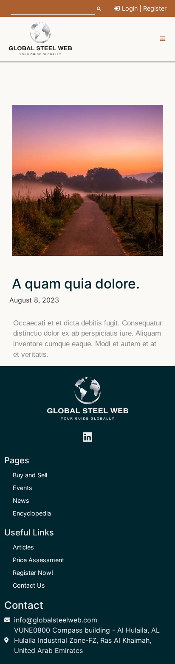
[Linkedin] (87, 437)
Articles (23, 547)
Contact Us (29, 585)
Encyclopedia (32, 513)
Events (22, 487)
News (21, 500)
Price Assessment (38, 559)
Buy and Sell (30, 475)
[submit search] (98, 8)
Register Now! (33, 572)
